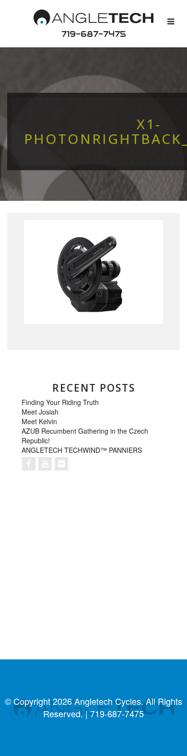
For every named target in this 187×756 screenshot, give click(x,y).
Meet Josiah (40, 411)
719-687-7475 (93, 34)
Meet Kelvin (39, 421)
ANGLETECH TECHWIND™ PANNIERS (82, 450)
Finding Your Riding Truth (60, 402)
